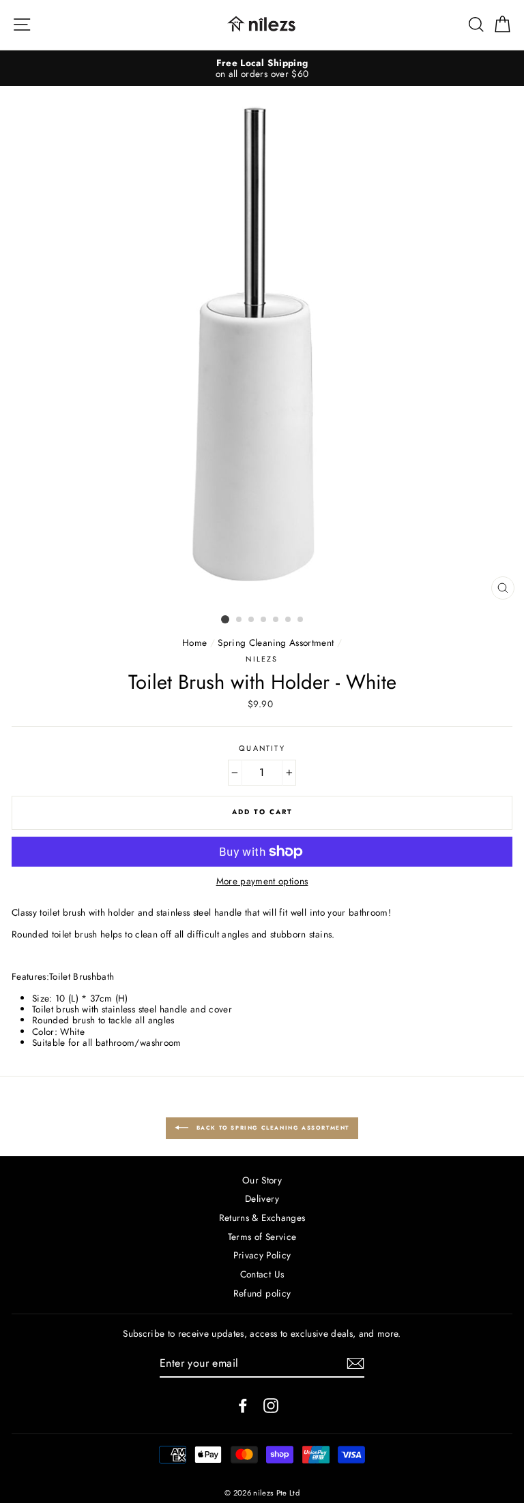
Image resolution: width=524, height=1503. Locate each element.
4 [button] (264, 620)
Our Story (262, 1180)
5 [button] (276, 620)
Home (194, 642)
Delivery (262, 1198)
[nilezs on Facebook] (242, 1405)
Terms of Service (262, 1236)
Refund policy (262, 1293)
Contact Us (262, 1274)
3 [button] (251, 620)
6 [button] (288, 620)
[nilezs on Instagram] (270, 1405)
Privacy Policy (262, 1255)
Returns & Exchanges (262, 1217)
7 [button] (300, 620)
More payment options (262, 881)
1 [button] (225, 619)
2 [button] (239, 620)
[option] (262, 68)
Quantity (262, 748)
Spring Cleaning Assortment (276, 642)
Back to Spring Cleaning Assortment (271, 1127)
